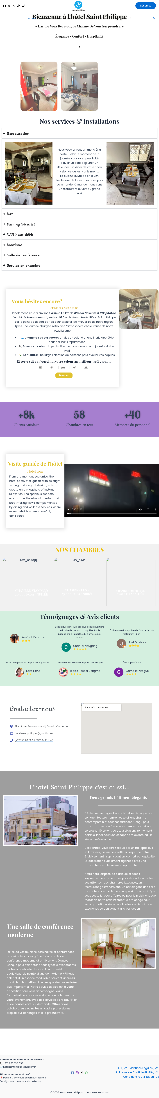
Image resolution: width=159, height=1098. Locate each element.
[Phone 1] (23, 5)
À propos (45, 18)
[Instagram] (9, 5)
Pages (104, 18)
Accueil (32, 18)
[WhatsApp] (13, 5)
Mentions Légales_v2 (143, 1068)
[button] (145, 5)
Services (90, 18)
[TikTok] (18, 5)
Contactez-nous (63, 18)
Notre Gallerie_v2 (121, 18)
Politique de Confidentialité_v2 (137, 1072)
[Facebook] (4, 5)
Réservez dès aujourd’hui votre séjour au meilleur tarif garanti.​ (64, 361)
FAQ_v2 (122, 1068)
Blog (78, 18)
